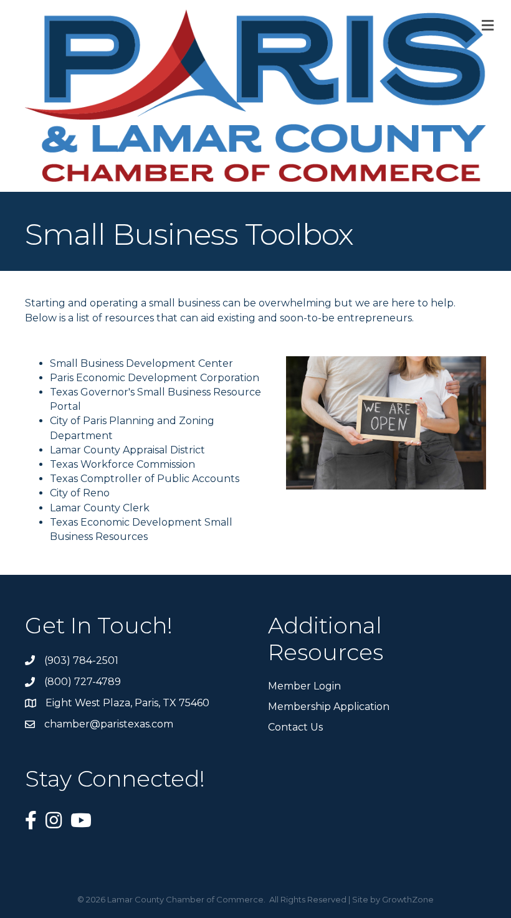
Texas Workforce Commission (122, 464)
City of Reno (80, 493)
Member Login (304, 686)
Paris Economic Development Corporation (154, 378)
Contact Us (295, 727)
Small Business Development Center (141, 363)
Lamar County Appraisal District (127, 450)
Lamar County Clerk (100, 508)
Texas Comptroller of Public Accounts (144, 479)
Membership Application (328, 706)
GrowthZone (408, 899)
